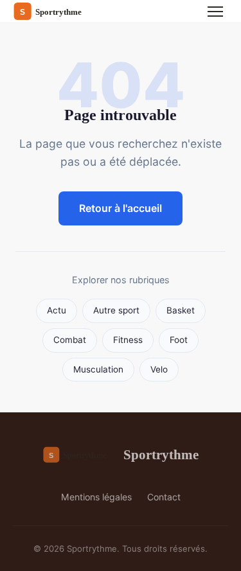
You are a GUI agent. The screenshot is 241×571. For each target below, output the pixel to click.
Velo (159, 369)
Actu (56, 310)
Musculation (98, 369)
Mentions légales (96, 496)
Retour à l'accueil (120, 208)
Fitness (128, 340)
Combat (69, 340)
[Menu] (215, 11)
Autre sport (116, 310)
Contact (164, 496)
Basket (180, 310)
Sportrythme (160, 454)
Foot (179, 340)
